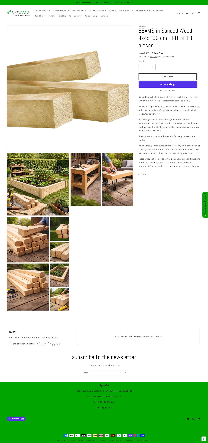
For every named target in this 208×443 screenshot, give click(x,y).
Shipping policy (129, 440)
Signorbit (65, 440)
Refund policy (90, 440)
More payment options (168, 91)
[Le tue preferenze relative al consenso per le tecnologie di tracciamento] (204, 439)
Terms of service (115, 440)
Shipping (153, 56)
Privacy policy (103, 440)
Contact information (144, 440)
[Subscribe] (125, 373)
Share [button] (143, 174)
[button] (61, 10)
